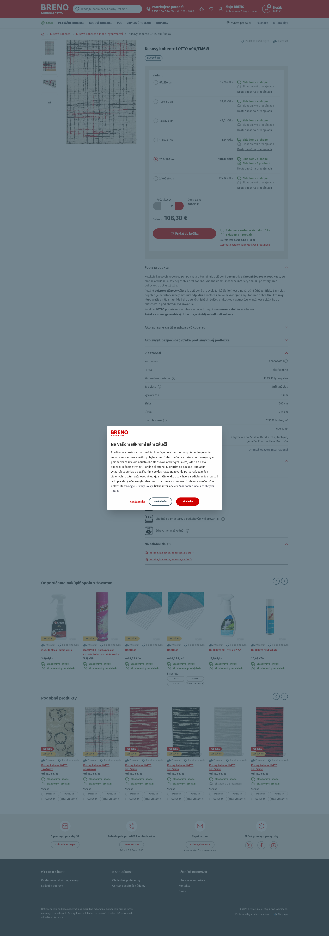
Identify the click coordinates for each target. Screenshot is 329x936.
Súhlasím (187, 501)
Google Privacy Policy (139, 486)
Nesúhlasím (160, 501)
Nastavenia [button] (137, 501)
